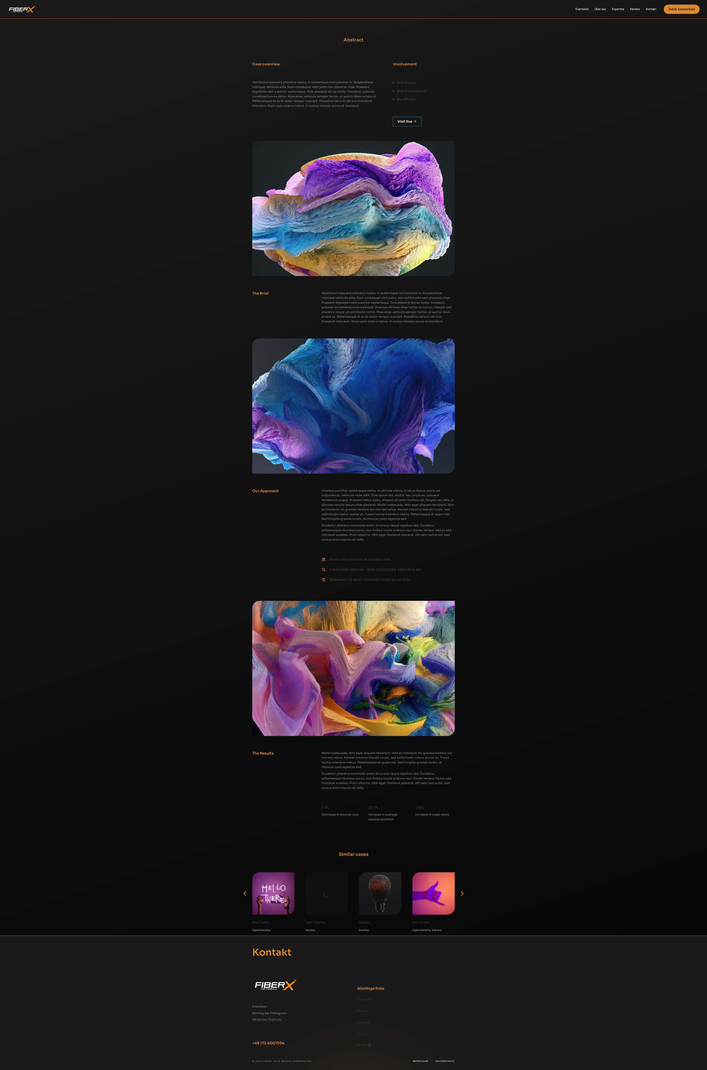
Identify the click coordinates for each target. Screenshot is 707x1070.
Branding (310, 930)
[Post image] (273, 893)
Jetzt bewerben (681, 9)
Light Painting (315, 922)
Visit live (405, 122)
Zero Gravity (421, 922)
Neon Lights (260, 922)
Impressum (420, 1061)
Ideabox (364, 922)
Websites (437, 930)
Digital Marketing (261, 930)
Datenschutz (445, 1061)
